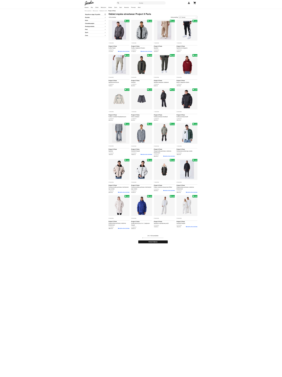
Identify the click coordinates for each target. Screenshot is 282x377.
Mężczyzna (103, 7)
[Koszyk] (194, 2)
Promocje (133, 7)
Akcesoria (126, 7)
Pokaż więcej (153, 242)
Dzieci (115, 7)
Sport (120, 7)
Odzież (96, 7)
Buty (92, 7)
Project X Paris (113, 46)
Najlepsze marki (103, 10)
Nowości (86, 7)
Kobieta (110, 7)
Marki (139, 7)
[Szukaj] (118, 3)
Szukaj (141, 3)
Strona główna (88, 10)
